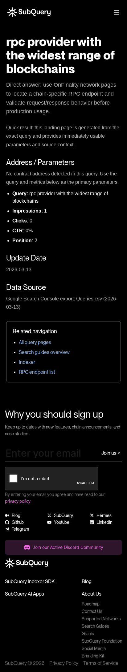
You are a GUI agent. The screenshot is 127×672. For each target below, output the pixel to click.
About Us (91, 594)
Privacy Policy (63, 663)
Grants (88, 633)
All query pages (35, 342)
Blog (87, 581)
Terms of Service (100, 663)
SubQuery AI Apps (24, 594)
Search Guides (95, 626)
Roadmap (91, 603)
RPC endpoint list (37, 372)
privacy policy (18, 501)
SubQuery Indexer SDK (30, 581)
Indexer (27, 362)
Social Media (94, 648)
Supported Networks (101, 618)
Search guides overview (44, 352)
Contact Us (92, 611)
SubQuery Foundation (102, 641)
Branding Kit (93, 655)
